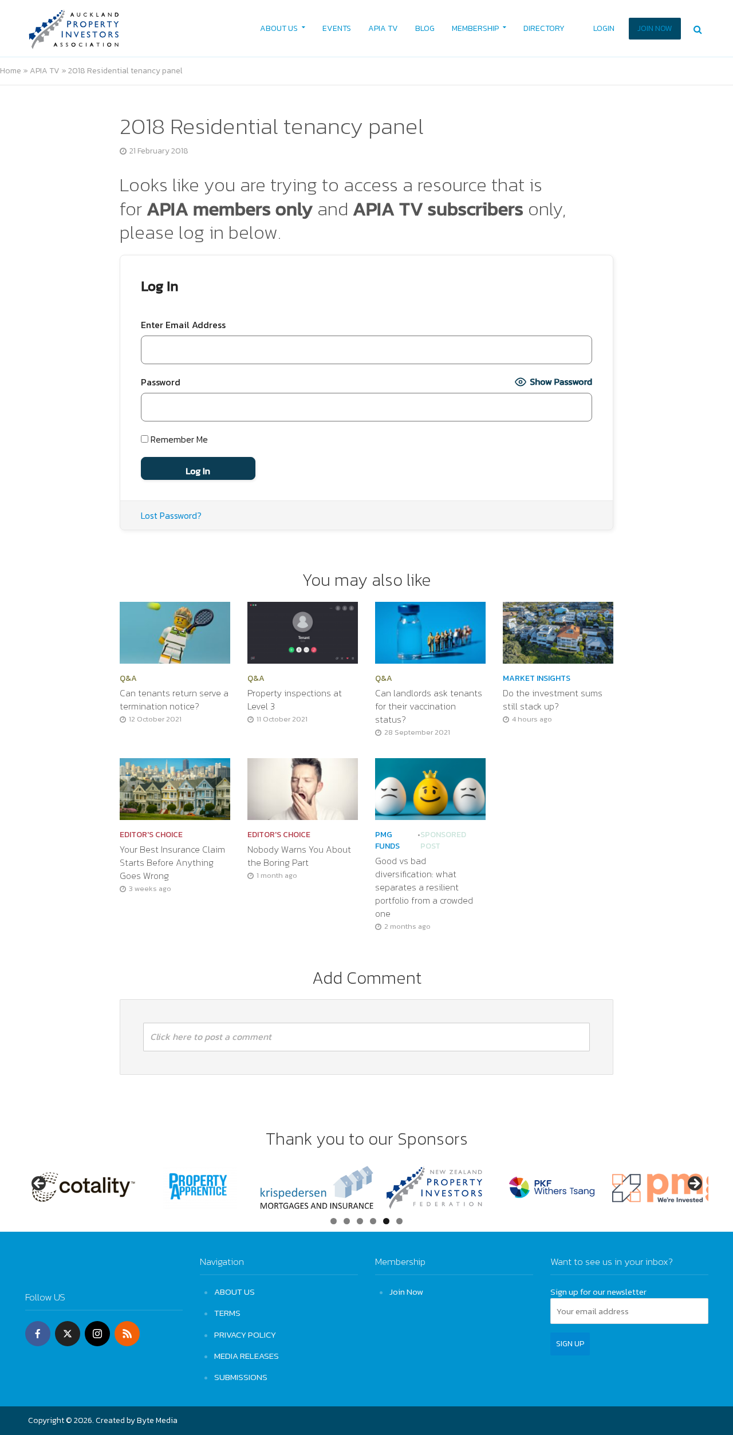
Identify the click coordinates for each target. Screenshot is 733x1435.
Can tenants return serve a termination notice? (174, 700)
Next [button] (694, 1184)
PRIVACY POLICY (245, 1334)
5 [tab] (386, 1221)
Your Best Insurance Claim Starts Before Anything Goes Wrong (172, 862)
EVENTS (336, 28)
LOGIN (603, 28)
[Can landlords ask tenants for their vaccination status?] (430, 631)
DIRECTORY (544, 28)
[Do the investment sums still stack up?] (558, 631)
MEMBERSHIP (475, 28)
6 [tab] (399, 1221)
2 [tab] (347, 1221)
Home (10, 71)
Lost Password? (171, 515)
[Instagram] (97, 1333)
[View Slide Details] (82, 1187)
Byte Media (157, 1420)
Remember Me (178, 439)
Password (160, 382)
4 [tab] (373, 1221)
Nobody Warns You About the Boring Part (299, 856)
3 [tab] (360, 1221)
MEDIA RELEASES (246, 1355)
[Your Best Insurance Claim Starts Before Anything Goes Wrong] (175, 787)
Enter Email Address (183, 325)
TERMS (227, 1312)
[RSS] (127, 1333)
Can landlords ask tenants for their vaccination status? (428, 706)
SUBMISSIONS (240, 1376)
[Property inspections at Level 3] (302, 631)
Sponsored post (443, 840)
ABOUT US (279, 28)
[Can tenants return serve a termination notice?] (175, 631)
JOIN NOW (654, 28)
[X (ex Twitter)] (67, 1333)
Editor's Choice (151, 835)
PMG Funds (387, 840)
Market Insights (536, 678)
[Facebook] (37, 1333)
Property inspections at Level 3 (294, 700)
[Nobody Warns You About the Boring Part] (302, 787)
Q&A (128, 678)
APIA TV (383, 28)
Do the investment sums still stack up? (552, 700)
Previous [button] (39, 1184)
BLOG (425, 28)
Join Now (406, 1291)
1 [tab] (333, 1221)
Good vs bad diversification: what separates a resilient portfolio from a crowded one (424, 887)
